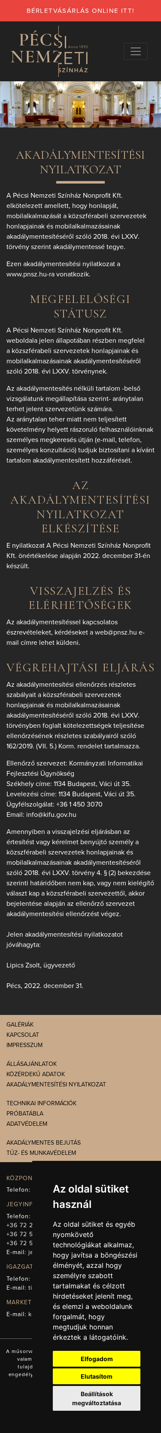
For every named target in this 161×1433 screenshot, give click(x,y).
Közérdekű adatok (35, 1074)
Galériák (19, 1024)
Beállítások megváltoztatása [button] (96, 1398)
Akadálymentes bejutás (43, 1142)
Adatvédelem (26, 1123)
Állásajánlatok (31, 1064)
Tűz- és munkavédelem (41, 1153)
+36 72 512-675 (29, 1243)
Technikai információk (41, 1103)
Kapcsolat (22, 1034)
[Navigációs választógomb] (136, 51)
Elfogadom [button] (97, 1358)
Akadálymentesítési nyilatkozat (56, 1084)
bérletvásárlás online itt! (80, 11)
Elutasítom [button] (96, 1376)
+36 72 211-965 (29, 1225)
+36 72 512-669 (30, 1234)
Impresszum (24, 1045)
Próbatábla (24, 1113)
